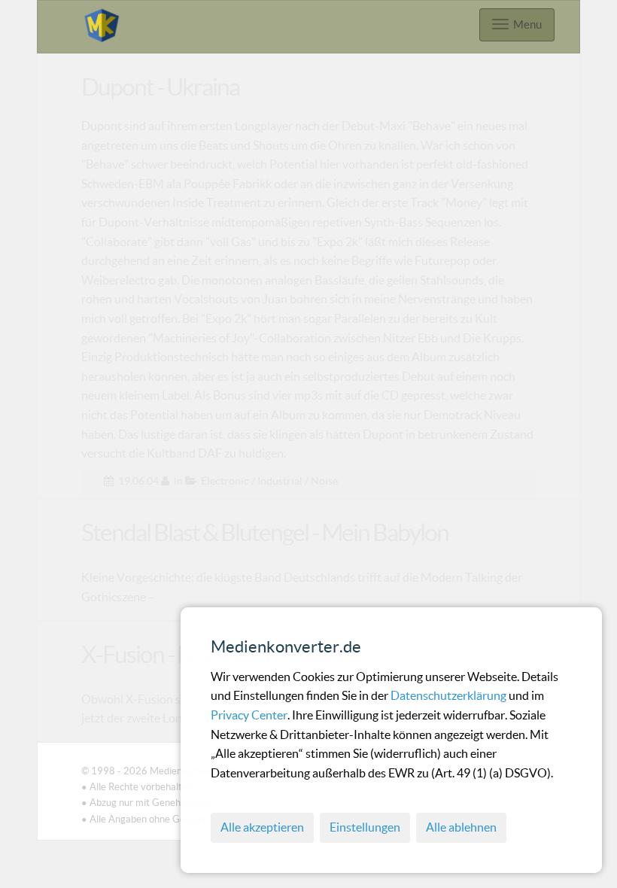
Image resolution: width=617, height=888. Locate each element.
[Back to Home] (101, 23)
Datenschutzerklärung (450, 695)
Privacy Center (249, 715)
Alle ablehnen (461, 827)
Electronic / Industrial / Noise (269, 481)
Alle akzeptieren (262, 827)
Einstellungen (365, 827)
